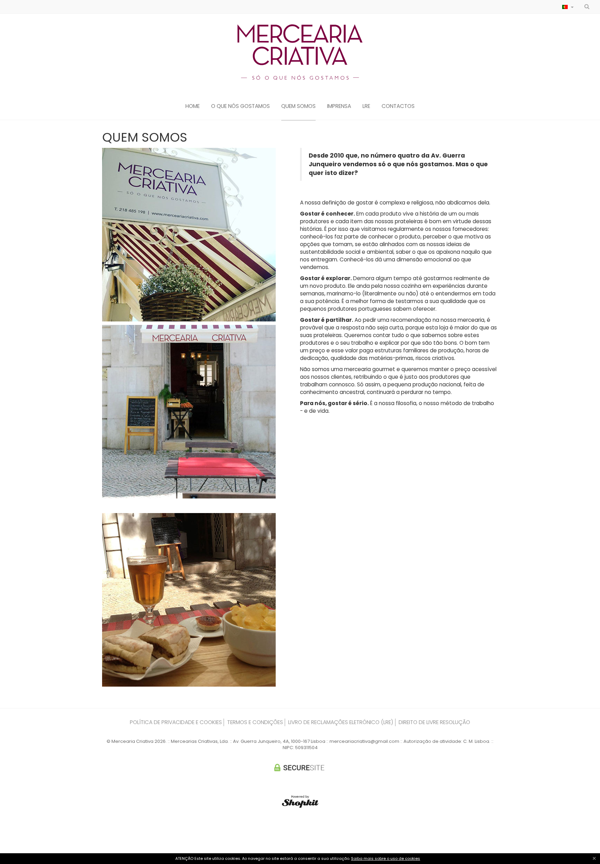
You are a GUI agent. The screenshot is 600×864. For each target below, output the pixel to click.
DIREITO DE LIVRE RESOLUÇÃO (434, 722)
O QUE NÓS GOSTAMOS (240, 106)
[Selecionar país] (568, 7)
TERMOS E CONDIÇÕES (255, 722)
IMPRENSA (339, 106)
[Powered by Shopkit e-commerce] (300, 803)
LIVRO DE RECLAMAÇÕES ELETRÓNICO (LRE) (340, 722)
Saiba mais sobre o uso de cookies (385, 858)
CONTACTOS (398, 106)
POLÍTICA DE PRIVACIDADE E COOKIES (176, 722)
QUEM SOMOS (298, 106)
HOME (192, 106)
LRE (366, 106)
